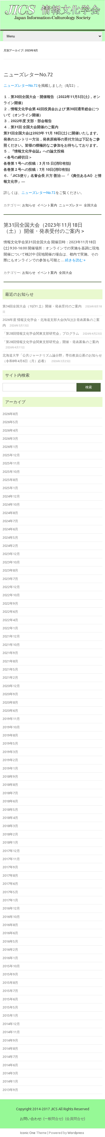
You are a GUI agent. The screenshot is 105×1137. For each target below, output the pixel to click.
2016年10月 (11, 916)
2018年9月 (10, 776)
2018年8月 (10, 784)
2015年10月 (11, 966)
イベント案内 (47, 205)
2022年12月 (11, 587)
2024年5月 (10, 537)
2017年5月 (10, 892)
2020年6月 (10, 710)
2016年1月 (10, 958)
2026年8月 (10, 414)
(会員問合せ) (75, 1119)
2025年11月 (11, 463)
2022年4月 (10, 620)
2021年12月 (11, 636)
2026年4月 (10, 430)
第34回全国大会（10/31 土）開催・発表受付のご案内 (42, 306)
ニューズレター (70, 205)
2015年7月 (10, 990)
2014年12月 (11, 1024)
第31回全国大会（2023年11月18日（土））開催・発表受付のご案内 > (44, 228)
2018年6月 (10, 801)
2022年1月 (10, 628)
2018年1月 (10, 842)
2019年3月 (10, 752)
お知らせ (28, 205)
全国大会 (90, 205)
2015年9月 (10, 974)
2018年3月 (10, 826)
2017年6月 (10, 883)
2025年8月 (10, 479)
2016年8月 (10, 925)
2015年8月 (10, 982)
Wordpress (76, 1132)
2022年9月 (10, 603)
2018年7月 (10, 793)
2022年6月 (10, 611)
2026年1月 (10, 446)
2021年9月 (10, 653)
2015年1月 (10, 1015)
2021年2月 (10, 677)
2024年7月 (10, 521)
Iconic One (27, 1132)
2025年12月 (11, 455)
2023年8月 (10, 570)
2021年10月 (11, 644)
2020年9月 (10, 694)
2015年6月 (10, 999)
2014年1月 (10, 1081)
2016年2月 (10, 949)
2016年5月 (10, 941)
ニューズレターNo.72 (28, 74)
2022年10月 (11, 595)
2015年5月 (10, 1007)
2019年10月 (11, 727)
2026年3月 (10, 438)
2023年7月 (10, 578)
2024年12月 (11, 496)
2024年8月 (10, 513)
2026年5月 (10, 422)
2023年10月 (11, 562)
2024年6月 (10, 529)
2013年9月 (10, 1089)
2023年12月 (11, 554)
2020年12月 (11, 686)
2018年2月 (10, 834)
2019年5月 (10, 743)
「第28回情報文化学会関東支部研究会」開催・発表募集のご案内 (51, 342)
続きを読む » (75, 260)
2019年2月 (10, 760)
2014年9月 (10, 1040)
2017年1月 (10, 900)
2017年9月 (10, 867)
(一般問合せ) (53, 1119)
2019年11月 (11, 718)
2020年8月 (10, 702)
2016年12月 (11, 908)
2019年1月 (10, 768)
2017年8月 (10, 875)
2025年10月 (11, 471)
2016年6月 (10, 933)
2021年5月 (10, 669)
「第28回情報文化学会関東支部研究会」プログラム (41, 333)
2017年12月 (11, 850)
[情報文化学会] (52, 19)
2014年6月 (10, 1065)
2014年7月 (10, 1056)
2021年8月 (10, 661)
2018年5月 (10, 809)
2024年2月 (10, 545)
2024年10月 (11, 504)
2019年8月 (10, 735)
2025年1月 (10, 488)
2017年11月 (11, 859)
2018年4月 (10, 817)
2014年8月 (10, 1048)
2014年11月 (11, 1032)
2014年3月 (10, 1073)
